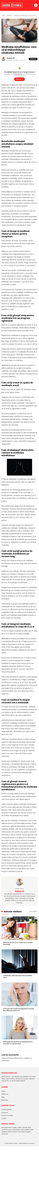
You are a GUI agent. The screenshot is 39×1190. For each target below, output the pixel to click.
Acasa (3, 1091)
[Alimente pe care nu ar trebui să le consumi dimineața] (19, 928)
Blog (2, 1097)
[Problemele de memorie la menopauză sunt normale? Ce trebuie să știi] (19, 1027)
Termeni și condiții (7, 1115)
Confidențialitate (6, 1109)
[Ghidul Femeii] (11, 5)
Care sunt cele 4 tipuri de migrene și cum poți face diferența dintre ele (18, 1009)
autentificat (14, 1058)
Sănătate (9, 15)
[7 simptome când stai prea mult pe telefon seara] (19, 961)
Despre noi (4, 1094)
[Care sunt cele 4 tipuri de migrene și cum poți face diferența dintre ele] (19, 994)
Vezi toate (32, 911)
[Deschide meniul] (36, 5)
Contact (3, 1118)
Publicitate (4, 1100)
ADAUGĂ (19, 79)
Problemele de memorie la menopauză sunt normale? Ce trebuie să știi (18, 1042)
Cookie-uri (4, 1112)
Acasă (3, 15)
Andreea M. (11, 58)
